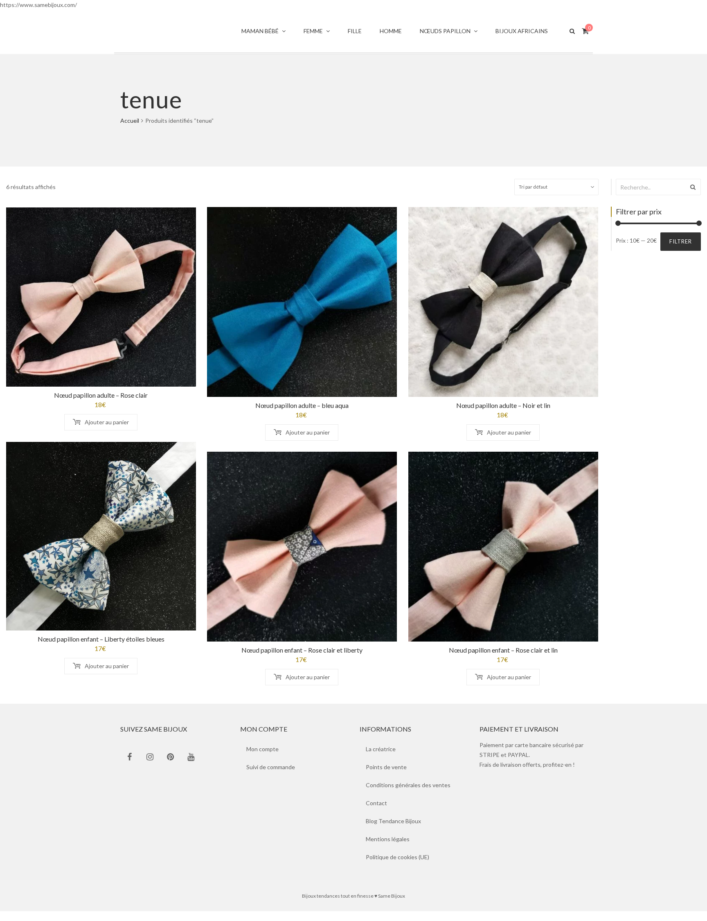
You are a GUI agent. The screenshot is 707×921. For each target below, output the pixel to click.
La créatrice (381, 758)
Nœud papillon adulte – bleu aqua (302, 415)
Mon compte (262, 758)
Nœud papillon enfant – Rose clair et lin (503, 660)
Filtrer (680, 251)
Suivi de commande (270, 776)
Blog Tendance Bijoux (393, 830)
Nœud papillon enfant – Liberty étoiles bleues (101, 649)
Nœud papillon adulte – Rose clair (101, 405)
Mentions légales (388, 848)
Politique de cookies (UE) (397, 866)
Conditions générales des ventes (408, 794)
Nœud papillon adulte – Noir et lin (503, 415)
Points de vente (386, 776)
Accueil (129, 130)
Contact (376, 812)
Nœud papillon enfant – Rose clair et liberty (302, 660)
